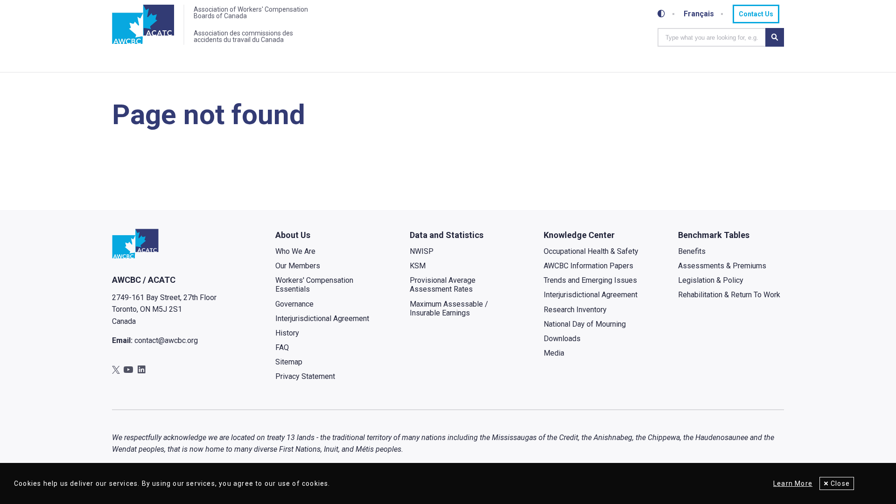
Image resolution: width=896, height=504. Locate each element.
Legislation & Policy (710, 280)
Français (699, 14)
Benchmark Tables (713, 235)
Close (840, 483)
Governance (294, 304)
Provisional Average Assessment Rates (443, 285)
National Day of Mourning (585, 324)
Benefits (692, 251)
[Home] (143, 25)
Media (554, 353)
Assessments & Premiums (722, 265)
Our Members (297, 265)
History (287, 333)
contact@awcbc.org (166, 340)
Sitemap (288, 361)
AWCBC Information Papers (588, 265)
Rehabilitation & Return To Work (729, 294)
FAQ (282, 347)
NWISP (422, 251)
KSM (418, 265)
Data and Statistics (446, 235)
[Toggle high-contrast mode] (661, 14)
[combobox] (711, 37)
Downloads (562, 338)
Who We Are (295, 251)
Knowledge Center (579, 235)
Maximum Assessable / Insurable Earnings (449, 308)
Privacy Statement (305, 376)
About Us (292, 235)
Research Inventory (575, 309)
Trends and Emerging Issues (590, 280)
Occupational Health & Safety (591, 251)
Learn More (792, 483)
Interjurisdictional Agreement (322, 318)
